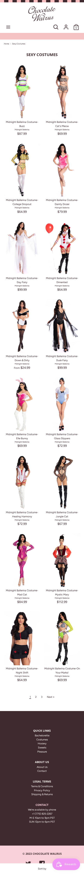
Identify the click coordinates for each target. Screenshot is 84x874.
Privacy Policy (42, 790)
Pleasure (42, 751)
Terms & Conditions (42, 786)
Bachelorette (42, 735)
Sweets (42, 747)
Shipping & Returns (42, 794)
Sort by (42, 868)
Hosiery (42, 743)
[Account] (66, 25)
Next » (50, 696)
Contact (42, 770)
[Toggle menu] (8, 27)
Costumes (42, 739)
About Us (42, 767)
